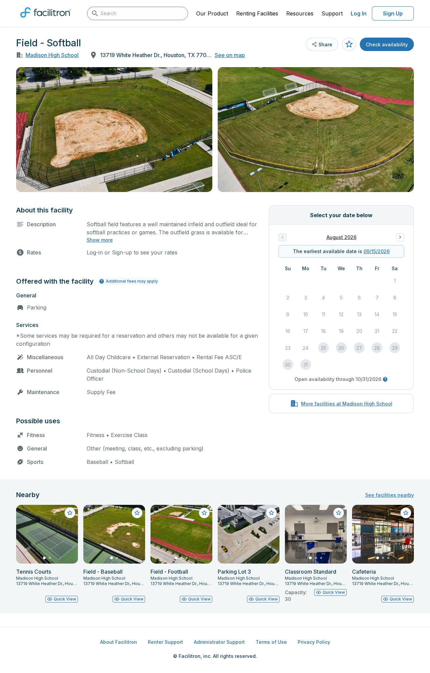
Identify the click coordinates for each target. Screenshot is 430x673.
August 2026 (341, 237)
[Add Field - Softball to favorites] (349, 44)
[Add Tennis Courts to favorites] (69, 513)
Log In (359, 13)
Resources (299, 13)
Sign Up (393, 13)
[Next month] (400, 237)
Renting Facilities (257, 13)
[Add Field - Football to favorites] (204, 513)
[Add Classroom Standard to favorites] (338, 513)
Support (332, 13)
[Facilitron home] (45, 19)
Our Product (212, 13)
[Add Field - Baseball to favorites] (137, 513)
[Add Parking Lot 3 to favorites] (271, 513)
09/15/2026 (376, 251)
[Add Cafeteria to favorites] (405, 513)
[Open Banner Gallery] (114, 129)
